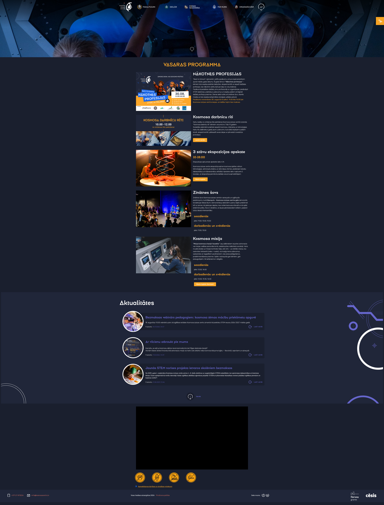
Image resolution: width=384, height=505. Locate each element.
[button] (205, 284)
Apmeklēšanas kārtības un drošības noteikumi (155, 487)
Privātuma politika (163, 495)
